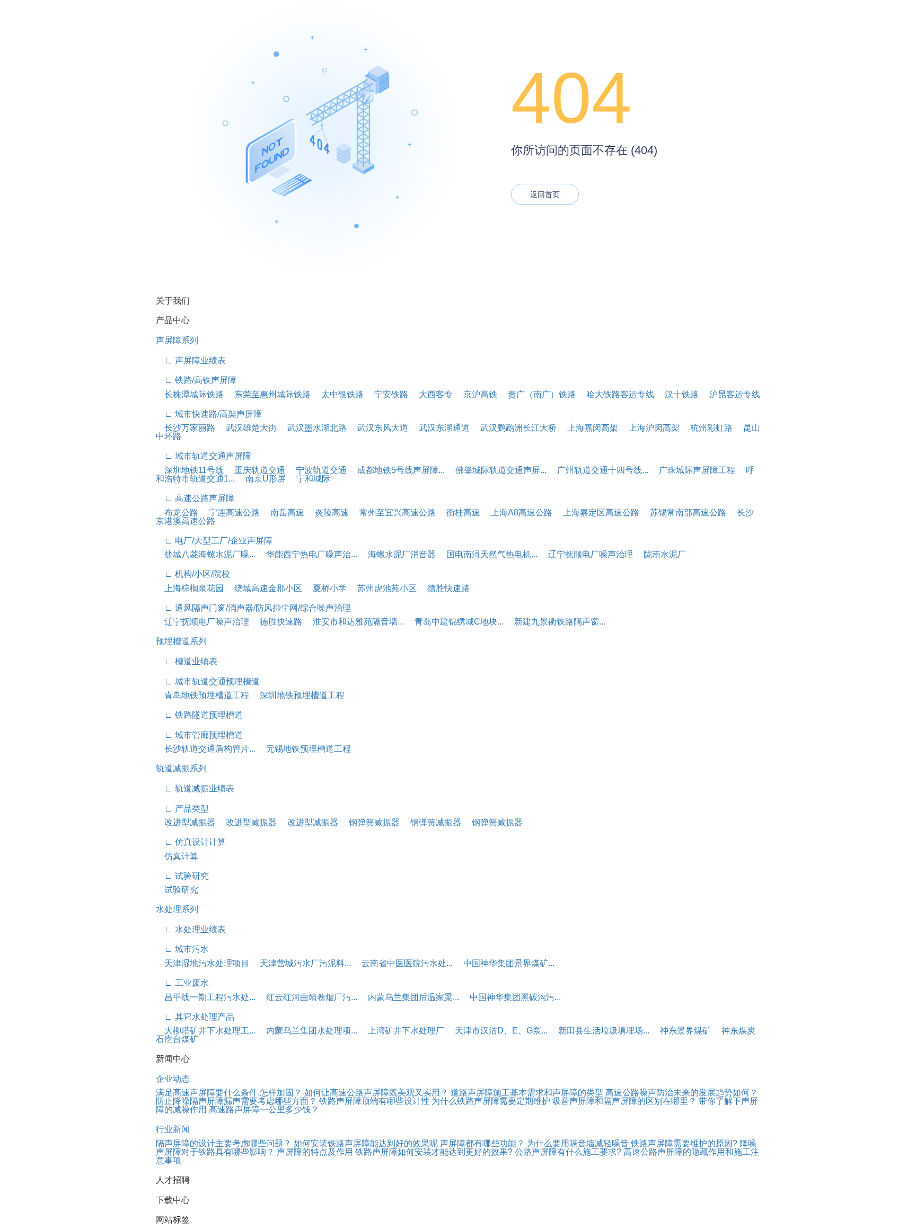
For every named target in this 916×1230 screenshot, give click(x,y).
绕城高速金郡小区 (264, 588)
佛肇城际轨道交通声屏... (497, 470)
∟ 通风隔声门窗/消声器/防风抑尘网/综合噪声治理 (253, 607)
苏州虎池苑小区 (383, 588)
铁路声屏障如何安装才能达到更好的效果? (434, 1151)
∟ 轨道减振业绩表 (195, 788)
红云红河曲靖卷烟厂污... (307, 997)
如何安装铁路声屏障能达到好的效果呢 (366, 1143)
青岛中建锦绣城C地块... (455, 621)
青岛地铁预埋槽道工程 (202, 695)
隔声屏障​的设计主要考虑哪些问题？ (224, 1143)
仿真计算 (177, 856)
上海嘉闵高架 (588, 427)
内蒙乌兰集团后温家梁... (409, 997)
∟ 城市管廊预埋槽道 (199, 734)
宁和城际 (309, 478)
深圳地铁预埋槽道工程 (298, 695)
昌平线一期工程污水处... (206, 997)
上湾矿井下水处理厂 (401, 1030)
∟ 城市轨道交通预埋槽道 (208, 681)
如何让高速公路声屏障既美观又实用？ (376, 1092)
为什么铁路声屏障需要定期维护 (490, 1101)
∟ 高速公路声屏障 (195, 498)
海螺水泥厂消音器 (397, 554)
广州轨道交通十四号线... (598, 470)
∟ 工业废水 (182, 982)
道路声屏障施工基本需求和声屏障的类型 (527, 1092)
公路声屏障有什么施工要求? (568, 1151)
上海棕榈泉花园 (190, 588)
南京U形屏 (261, 478)
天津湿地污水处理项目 (202, 963)
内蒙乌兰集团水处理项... (307, 1030)
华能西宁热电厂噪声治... (307, 554)
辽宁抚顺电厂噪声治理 (586, 554)
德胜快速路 (444, 588)
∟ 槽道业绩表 (186, 661)
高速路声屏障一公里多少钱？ (264, 1109)
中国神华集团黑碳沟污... (511, 997)
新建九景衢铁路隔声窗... (555, 621)
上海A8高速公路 (517, 512)
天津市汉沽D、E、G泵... (497, 1030)
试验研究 (177, 889)
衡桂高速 (459, 512)
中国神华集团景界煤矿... (504, 963)
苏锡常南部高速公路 (683, 512)
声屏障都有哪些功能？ (482, 1143)
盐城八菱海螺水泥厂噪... (206, 554)
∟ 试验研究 (182, 875)
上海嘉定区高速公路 (596, 512)
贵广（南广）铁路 (537, 394)
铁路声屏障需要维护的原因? (684, 1143)
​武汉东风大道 (378, 427)
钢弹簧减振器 (370, 822)
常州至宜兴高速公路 (393, 512)
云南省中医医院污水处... (403, 963)
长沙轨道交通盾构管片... (206, 748)
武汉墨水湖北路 (313, 427)
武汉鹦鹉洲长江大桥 (514, 427)
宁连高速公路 (230, 512)
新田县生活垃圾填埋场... (599, 1030)
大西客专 (431, 394)
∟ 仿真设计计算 (191, 841)
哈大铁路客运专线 (616, 394)
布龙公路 (177, 512)
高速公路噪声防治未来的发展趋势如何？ (681, 1092)
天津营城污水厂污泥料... (301, 963)
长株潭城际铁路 (190, 394)
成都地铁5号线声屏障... (397, 470)
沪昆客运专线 (730, 394)
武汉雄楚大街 (247, 427)
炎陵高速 (327, 512)
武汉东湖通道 (440, 427)
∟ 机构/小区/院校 (193, 573)
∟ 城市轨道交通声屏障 (203, 455)
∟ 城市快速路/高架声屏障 (209, 413)
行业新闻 (173, 1129)
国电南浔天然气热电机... (488, 554)
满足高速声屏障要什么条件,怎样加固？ (229, 1092)
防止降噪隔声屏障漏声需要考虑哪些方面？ (236, 1101)
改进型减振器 (185, 822)
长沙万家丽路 (185, 427)
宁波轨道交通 (317, 470)
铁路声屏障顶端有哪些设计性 (374, 1101)
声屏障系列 (177, 340)
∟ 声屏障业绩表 (191, 360)
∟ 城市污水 (182, 948)
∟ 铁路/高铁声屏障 (196, 380)
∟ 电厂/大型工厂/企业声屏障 (214, 540)
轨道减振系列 (181, 768)
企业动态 (173, 1078)
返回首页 (545, 194)
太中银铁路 (338, 394)
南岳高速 (283, 512)
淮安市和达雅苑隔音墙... (354, 621)
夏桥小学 (325, 588)
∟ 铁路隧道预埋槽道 (199, 714)
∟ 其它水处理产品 (195, 1016)
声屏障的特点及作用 (315, 1151)
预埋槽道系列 (181, 641)
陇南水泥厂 (660, 554)
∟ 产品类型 (182, 808)
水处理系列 (177, 909)
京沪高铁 (476, 394)
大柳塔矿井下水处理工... (206, 1030)
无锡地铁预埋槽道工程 (304, 748)
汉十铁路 (677, 394)
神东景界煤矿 (681, 1030)
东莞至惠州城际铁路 (268, 394)
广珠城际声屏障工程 (692, 470)
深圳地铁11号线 (190, 470)
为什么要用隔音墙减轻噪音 (578, 1143)
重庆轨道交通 (255, 470)
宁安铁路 (387, 394)
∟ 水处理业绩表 (191, 929)
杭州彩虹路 (707, 427)
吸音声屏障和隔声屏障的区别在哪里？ (624, 1101)
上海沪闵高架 (650, 427)
